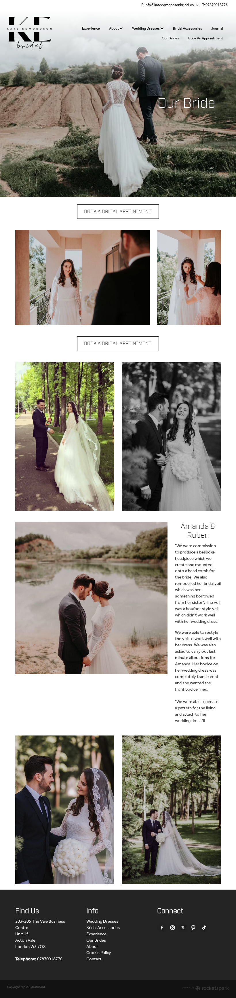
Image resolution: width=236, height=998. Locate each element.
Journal (217, 28)
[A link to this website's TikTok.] (204, 927)
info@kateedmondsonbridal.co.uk (171, 5)
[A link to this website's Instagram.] (172, 927)
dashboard (38, 987)
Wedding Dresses (146, 28)
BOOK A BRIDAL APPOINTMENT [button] (117, 211)
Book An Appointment (205, 38)
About (114, 28)
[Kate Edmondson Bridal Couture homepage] (29, 33)
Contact (94, 959)
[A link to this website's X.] (183, 927)
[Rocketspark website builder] (205, 989)
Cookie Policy (98, 953)
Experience (91, 28)
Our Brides (170, 38)
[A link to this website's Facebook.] (162, 927)
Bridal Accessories (187, 28)
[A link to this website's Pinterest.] (193, 927)
